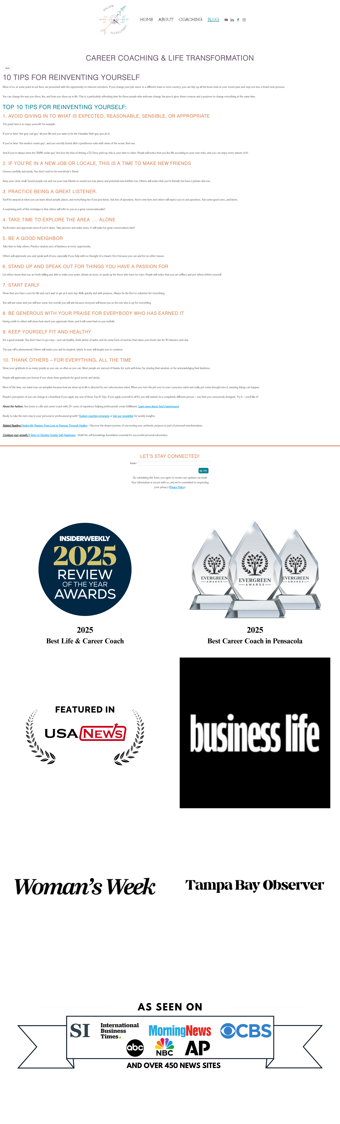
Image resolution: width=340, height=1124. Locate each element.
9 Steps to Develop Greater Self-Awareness (52, 435)
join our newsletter (123, 416)
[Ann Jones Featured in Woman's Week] (85, 886)
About (166, 20)
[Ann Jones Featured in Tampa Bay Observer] (255, 886)
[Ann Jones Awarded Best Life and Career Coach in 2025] (85, 579)
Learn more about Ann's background (158, 406)
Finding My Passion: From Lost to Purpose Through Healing (54, 425)
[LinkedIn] (232, 20)
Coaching (190, 20)
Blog (213, 20)
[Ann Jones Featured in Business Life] (255, 733)
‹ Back (7, 68)
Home (146, 20)
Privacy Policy (177, 487)
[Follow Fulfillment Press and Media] (170, 1042)
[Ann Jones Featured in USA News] (85, 733)
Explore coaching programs (94, 416)
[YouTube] (226, 20)
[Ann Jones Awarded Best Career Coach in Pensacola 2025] (255, 579)
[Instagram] (244, 20)
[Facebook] (238, 20)
